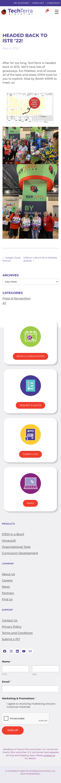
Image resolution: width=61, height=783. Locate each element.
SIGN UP (12, 730)
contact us (49, 755)
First (4, 674)
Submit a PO (11, 639)
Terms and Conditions (17, 633)
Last (34, 674)
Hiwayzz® (9, 540)
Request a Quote (30, 405)
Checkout (53, 3)
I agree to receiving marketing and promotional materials (31, 705)
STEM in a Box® (13, 534)
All (4, 303)
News (30, 503)
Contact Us (9, 620)
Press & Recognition (17, 298)
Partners (8, 593)
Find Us (7, 599)
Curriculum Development (20, 553)
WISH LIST (38, 3)
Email (6, 681)
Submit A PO (30, 454)
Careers (7, 580)
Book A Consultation (30, 356)
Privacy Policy (11, 626)
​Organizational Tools (16, 547)
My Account (21, 3)
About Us (8, 574)
